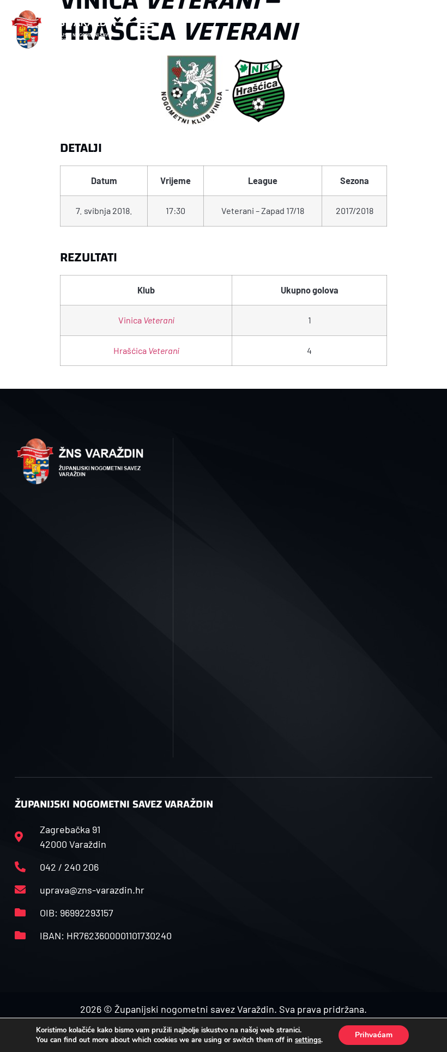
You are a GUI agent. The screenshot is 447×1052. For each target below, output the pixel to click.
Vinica (146, 320)
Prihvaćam (373, 1035)
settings (308, 1040)
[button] (145, 29)
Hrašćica (146, 350)
